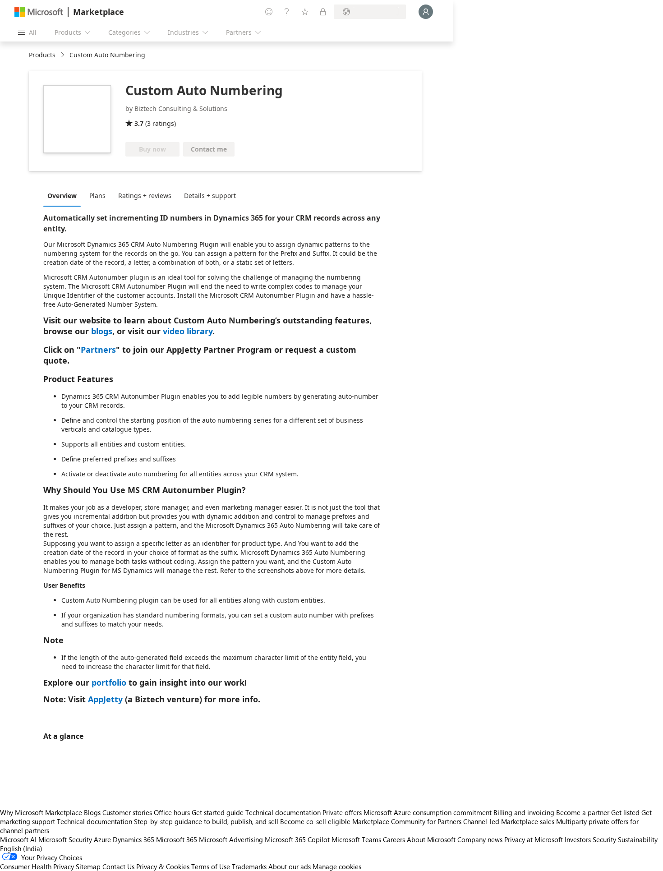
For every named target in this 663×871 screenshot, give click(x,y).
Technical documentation (283, 812)
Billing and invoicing (523, 812)
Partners (98, 349)
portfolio (109, 682)
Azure (102, 839)
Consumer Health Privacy (37, 866)
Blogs (92, 812)
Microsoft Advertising (231, 839)
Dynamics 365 (133, 839)
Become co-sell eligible (315, 821)
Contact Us (118, 866)
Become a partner (582, 812)
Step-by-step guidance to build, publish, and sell (206, 821)
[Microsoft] (38, 12)
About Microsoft (431, 839)
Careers (394, 839)
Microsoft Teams (356, 839)
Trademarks (249, 866)
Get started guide (218, 812)
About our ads (289, 866)
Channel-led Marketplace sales (508, 821)
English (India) (21, 848)
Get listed (625, 812)
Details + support (210, 195)
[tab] (64, 195)
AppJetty (105, 699)
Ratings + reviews (144, 195)
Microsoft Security (65, 839)
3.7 (138, 123)
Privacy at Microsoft (533, 839)
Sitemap (88, 866)
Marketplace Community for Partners (406, 821)
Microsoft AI (18, 839)
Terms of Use (210, 866)
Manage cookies (337, 866)
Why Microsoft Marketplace (41, 812)
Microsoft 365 (176, 839)
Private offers (342, 812)
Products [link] (42, 55)
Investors (578, 839)
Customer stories (127, 812)
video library (187, 331)
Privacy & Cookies (162, 866)
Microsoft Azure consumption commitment (428, 812)
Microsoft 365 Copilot (297, 839)
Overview (62, 195)
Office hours (172, 812)
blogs (101, 331)
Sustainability (638, 839)
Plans (97, 195)
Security (604, 839)
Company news (479, 839)
